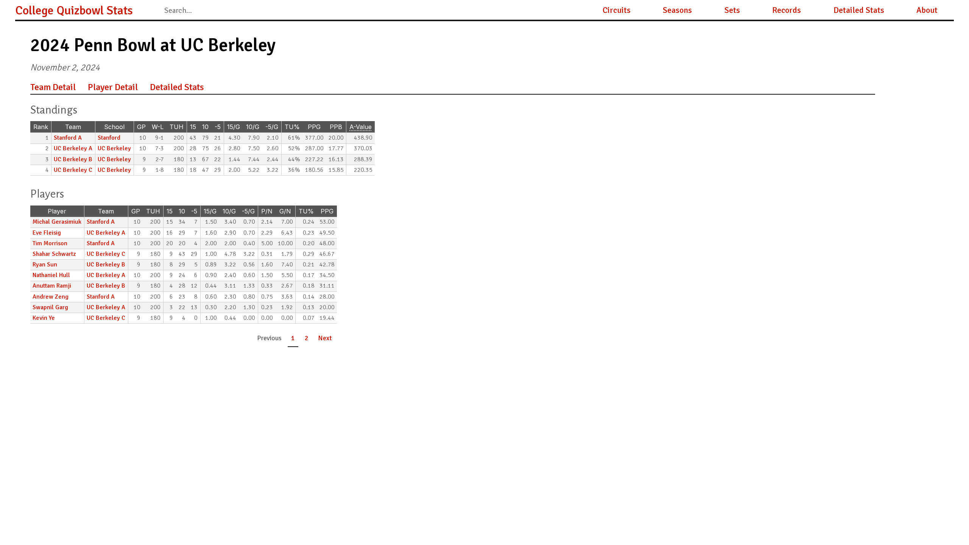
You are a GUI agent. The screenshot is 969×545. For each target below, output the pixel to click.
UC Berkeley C (73, 170)
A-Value (360, 127)
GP (141, 127)
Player (57, 211)
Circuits (617, 10)
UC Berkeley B (73, 159)
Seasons (677, 10)
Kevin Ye (44, 318)
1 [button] (293, 338)
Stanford (109, 138)
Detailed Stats (858, 10)
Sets (732, 10)
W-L (158, 127)
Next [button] (325, 338)
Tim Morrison (50, 243)
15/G (233, 127)
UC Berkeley (114, 148)
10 (205, 127)
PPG (314, 127)
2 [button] (306, 338)
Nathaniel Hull (51, 275)
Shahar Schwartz (54, 254)
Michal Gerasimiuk (57, 222)
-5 (218, 127)
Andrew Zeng (51, 297)
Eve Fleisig (47, 233)
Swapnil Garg (50, 307)
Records (786, 10)
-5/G (271, 127)
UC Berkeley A (73, 148)
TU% (292, 127)
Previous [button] (269, 338)
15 (193, 127)
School (114, 127)
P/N (267, 211)
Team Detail (53, 87)
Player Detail (113, 87)
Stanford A (68, 138)
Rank (40, 127)
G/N (285, 211)
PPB (336, 127)
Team (73, 127)
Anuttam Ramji (52, 286)
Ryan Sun (45, 264)
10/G (252, 127)
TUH (177, 127)
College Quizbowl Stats (74, 10)
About (927, 10)
